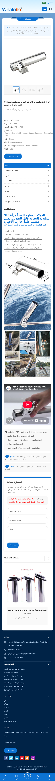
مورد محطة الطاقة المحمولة (13, 679)
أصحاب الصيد (37, 440)
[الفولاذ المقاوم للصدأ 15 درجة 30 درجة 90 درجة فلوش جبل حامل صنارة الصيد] (27, 587)
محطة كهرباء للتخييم (11, 672)
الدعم (6, 711)
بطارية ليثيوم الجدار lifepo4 (13, 686)
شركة (6, 704)
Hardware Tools (31, 28)
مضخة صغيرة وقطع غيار (12, 202)
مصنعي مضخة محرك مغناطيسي (14, 676)
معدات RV (8, 181)
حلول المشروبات (10, 196)
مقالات (6, 718)
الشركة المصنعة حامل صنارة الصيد (20, 436)
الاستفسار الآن (13, 156)
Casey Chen (18, 658)
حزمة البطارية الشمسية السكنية (14, 683)
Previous (42, 558)
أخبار (5, 714)
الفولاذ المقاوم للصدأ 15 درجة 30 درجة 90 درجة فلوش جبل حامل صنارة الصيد (27, 612)
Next (48, 558)
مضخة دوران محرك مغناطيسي (14, 669)
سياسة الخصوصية (10, 721)
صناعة (7, 191)
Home (11, 28)
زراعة (7, 186)
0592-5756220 (13, 650)
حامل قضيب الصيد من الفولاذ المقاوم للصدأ (24, 448)
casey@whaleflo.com (28, 654)
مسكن (6, 701)
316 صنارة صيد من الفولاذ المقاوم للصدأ (31, 432)
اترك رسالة (27, 775)
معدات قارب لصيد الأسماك (17, 440)
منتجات (6, 707)
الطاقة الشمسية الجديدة (12, 171)
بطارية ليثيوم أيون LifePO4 (13, 690)
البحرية (19, 28)
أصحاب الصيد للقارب (15, 444)
